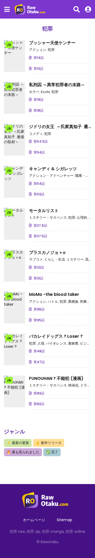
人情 (40, 343)
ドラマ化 (87, 385)
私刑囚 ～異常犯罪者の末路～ (57, 85)
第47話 (39, 362)
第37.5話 (40, 236)
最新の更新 (18, 442)
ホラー (34, 91)
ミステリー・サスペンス (48, 217)
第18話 (39, 110)
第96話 (39, 309)
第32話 (39, 267)
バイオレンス (56, 343)
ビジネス (87, 343)
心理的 (82, 217)
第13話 (38, 68)
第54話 (39, 152)
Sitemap (64, 519)
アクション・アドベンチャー (51, 175)
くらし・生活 (54, 259)
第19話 (39, 99)
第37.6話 (40, 225)
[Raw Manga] (31, 9)
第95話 (39, 320)
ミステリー (75, 259)
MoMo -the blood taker (54, 294)
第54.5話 (41, 141)
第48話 (39, 351)
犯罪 (51, 49)
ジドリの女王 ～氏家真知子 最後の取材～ (58, 129)
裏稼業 (73, 343)
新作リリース (48, 442)
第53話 (39, 194)
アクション (37, 49)
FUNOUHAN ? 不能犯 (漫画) (56, 378)
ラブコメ (36, 259)
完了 (52, 452)
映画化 (73, 385)
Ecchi (45, 91)
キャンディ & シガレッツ (53, 169)
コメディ (36, 133)
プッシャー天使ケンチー (52, 43)
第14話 (39, 57)
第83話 (39, 393)
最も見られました (23, 452)
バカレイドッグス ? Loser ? (56, 336)
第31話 (38, 278)
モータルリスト (44, 211)
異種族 (73, 301)
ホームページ (34, 519)
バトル (53, 301)
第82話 (39, 404)
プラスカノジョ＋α (47, 252)
